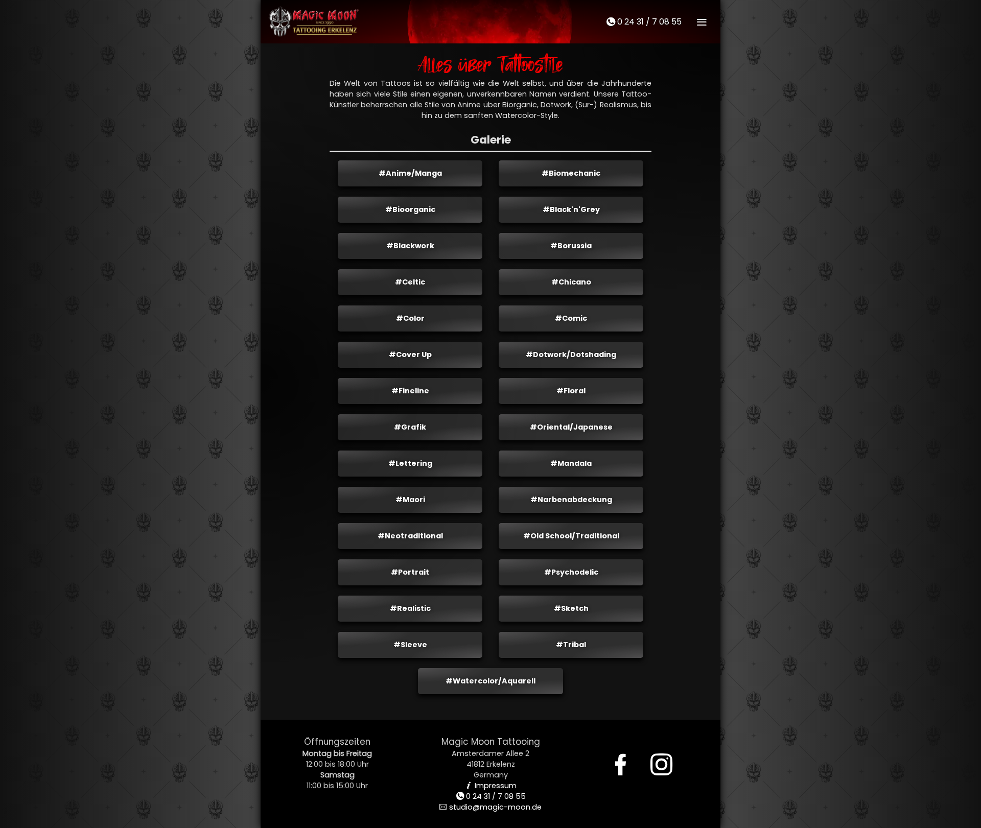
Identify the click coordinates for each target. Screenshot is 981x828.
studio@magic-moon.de (490, 807)
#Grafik (410, 427)
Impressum (491, 785)
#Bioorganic (410, 209)
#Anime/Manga (410, 173)
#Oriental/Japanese (571, 427)
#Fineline (410, 391)
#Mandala (571, 463)
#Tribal (571, 645)
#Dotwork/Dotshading (571, 354)
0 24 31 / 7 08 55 (644, 22)
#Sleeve (410, 645)
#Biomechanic (571, 173)
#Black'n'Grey (571, 209)
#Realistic (410, 608)
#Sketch (571, 608)
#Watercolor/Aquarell (490, 681)
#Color (410, 318)
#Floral (571, 391)
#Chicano (571, 282)
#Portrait (410, 572)
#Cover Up (410, 354)
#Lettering (410, 463)
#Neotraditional (410, 536)
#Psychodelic (571, 572)
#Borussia (571, 246)
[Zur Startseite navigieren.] (314, 21)
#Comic (571, 318)
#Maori (410, 499)
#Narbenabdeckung (571, 499)
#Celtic (410, 282)
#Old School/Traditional (571, 536)
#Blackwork (410, 246)
